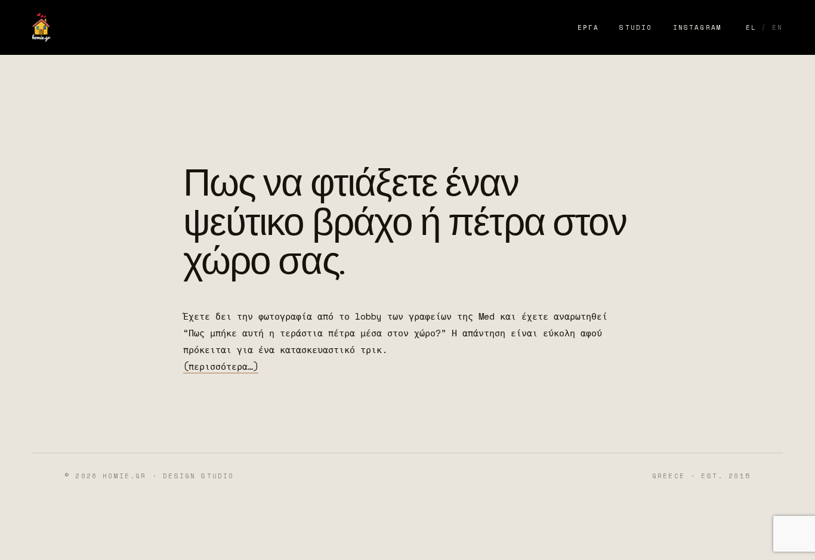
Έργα (589, 27)
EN (777, 27)
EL (751, 27)
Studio (635, 27)
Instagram (698, 27)
